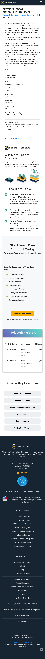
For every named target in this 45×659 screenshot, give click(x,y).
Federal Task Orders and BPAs (22, 407)
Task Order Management (23, 528)
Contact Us (24, 473)
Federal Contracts (22, 400)
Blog (22, 570)
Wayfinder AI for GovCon (23, 546)
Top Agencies (22, 414)
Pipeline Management (23, 520)
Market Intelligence (22, 535)
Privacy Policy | (17, 642)
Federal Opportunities (22, 393)
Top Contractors (22, 421)
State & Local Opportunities (22, 543)
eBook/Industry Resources (22, 562)
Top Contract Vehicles (22, 428)
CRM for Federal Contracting (22, 524)
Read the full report (13, 70)
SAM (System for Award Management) (22, 604)
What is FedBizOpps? (22, 615)
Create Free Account (22, 313)
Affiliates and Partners (22, 573)
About (22, 566)
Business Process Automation (22, 531)
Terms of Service (27, 642)
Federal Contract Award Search (18, 15)
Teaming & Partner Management (22, 539)
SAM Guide (22, 621)
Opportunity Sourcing (22, 516)
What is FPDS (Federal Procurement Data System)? (22, 610)
